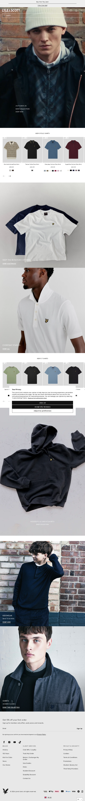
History (5, 750)
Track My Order (28, 753)
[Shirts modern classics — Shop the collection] (42, 669)
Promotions (67, 761)
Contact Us (27, 778)
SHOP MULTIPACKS (9, 263)
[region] (42, 400)
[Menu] (81, 10)
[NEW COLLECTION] (42, 64)
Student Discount (29, 771)
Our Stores (6, 765)
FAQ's (25, 767)
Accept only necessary (42, 407)
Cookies (66, 753)
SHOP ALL (6, 348)
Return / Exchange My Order (31, 758)
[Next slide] (9, 176)
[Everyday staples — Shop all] (42, 310)
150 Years (6, 753)
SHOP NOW (7, 622)
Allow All (42, 403)
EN (78, 799)
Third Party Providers (70, 769)
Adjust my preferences (42, 411)
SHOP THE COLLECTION (11, 707)
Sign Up (79, 728)
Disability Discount (29, 774)
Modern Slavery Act (70, 765)
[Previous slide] (4, 176)
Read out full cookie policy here (37, 398)
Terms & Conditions (70, 757)
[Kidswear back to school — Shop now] (42, 583)
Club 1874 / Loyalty (29, 750)
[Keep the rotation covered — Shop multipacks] (42, 225)
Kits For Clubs (7, 757)
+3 (42, 170)
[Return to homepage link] (11, 10)
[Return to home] (5, 791)
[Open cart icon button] (71, 10)
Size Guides (27, 763)
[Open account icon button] (76, 10)
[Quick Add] (64, 162)
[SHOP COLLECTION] (42, 472)
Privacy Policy (41, 734)
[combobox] (80, 799)
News (5, 761)
